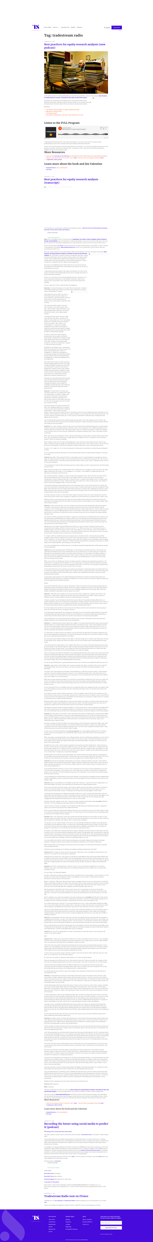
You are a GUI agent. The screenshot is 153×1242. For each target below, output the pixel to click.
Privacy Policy (85, 1239)
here (75, 157)
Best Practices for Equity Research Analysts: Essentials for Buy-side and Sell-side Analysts (75, 253)
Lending (68, 1224)
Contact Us (86, 1224)
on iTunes (60, 245)
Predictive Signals (49, 1179)
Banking (68, 1219)
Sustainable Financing (71, 1229)
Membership (52, 1224)
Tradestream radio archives (54, 159)
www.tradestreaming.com (68, 247)
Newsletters (52, 1229)
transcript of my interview (61, 156)
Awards (73, 27)
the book (48, 169)
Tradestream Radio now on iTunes (66, 1196)
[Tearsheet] (36, 28)
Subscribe (117, 27)
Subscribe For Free (111, 1227)
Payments (68, 1222)
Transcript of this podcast (51, 1182)
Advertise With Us (87, 1222)
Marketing (68, 1226)
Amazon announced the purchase (90, 1150)
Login (119, 30)
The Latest (52, 1219)
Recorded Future (86, 1134)
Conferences (52, 1222)
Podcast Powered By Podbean (53, 237)
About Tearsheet (87, 1219)
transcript (58, 1161)
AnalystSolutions (51, 167)
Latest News (47, 27)
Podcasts (79, 27)
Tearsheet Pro (65, 27)
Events (50, 1231)
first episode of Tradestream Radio (65, 1200)
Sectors (55, 27)
